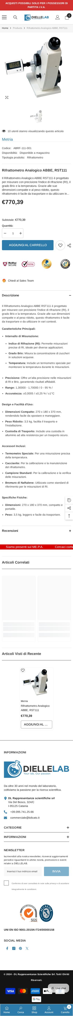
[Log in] (57, 17)
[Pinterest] (20, 948)
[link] (18, 629)
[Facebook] (7, 948)
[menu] (4, 17)
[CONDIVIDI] (68, 245)
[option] (36, 67)
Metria (7, 139)
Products (17, 28)
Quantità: (7, 225)
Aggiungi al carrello (28, 245)
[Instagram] (14, 948)
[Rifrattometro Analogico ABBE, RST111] (36, 682)
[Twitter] (27, 948)
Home (5, 28)
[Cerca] (15, 17)
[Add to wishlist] (60, 245)
